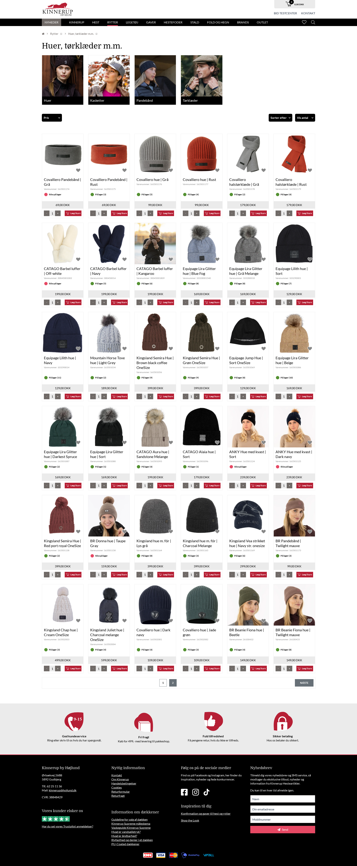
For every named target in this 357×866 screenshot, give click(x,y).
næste (304, 682)
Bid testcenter (285, 13)
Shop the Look (190, 820)
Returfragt (118, 795)
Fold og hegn (218, 22)
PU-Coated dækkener (125, 844)
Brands (243, 22)
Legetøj (132, 22)
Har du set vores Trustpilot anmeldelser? (67, 826)
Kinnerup (76, 22)
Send (284, 829)
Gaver (151, 22)
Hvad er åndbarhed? (124, 836)
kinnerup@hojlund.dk (62, 790)
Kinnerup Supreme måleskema (130, 823)
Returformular (120, 791)
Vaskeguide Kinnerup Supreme (131, 827)
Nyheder (51, 22)
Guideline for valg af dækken (129, 819)
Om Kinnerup (120, 779)
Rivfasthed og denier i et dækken (132, 840)
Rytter (112, 22)
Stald (194, 22)
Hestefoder (173, 22)
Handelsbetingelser (123, 783)
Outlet (262, 22)
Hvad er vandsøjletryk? (126, 831)
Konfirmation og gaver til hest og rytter (206, 813)
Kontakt (308, 13)
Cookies (116, 787)
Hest (95, 22)
